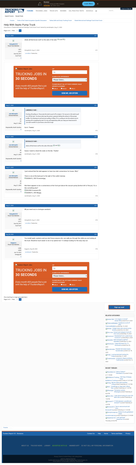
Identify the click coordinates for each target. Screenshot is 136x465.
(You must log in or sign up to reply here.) (15, 297)
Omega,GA (18, 254)
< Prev (13, 30)
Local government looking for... (120, 354)
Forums (30, 11)
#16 (95, 234)
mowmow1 (118, 337)
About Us (25, 445)
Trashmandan (120, 360)
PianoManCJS (120, 373)
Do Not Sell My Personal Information (97, 445)
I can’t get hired (120, 417)
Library (47, 445)
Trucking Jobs (41, 11)
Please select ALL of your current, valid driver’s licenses (67, 85)
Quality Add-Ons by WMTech (68, 460)
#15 (95, 205)
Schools (89, 11)
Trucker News (36, 445)
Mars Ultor (117, 397)
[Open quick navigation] (129, 20)
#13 (95, 136)
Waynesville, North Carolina (13, 127)
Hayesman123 (120, 419)
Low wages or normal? (121, 319)
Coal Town (18, 56)
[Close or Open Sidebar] (127, 20)
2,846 (19, 248)
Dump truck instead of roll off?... (123, 332)
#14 (95, 167)
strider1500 (118, 320)
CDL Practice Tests (76, 11)
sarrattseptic (50, 27)
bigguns (13, 243)
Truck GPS (54, 11)
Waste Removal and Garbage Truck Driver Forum (26, 27)
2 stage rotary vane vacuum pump (121, 328)
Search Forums (9, 16)
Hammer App (74, 445)
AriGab (114, 330)
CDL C (73, 88)
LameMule (28, 53)
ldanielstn (116, 341)
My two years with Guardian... (120, 382)
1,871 (19, 49)
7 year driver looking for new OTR (123, 395)
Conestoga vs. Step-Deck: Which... (121, 386)
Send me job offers (70, 93)
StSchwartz (118, 345)
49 (20, 119)
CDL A (55, 88)
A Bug (113, 384)
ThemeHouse (79, 461)
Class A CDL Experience (60, 76)
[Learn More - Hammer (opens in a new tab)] (68, 4)
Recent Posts (19, 16)
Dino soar (116, 333)
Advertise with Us (59, 445)
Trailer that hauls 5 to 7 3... (122, 343)
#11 (95, 35)
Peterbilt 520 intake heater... (123, 349)
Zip (53, 69)
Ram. (112, 388)
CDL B (64, 88)
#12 (95, 105)
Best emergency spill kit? (121, 339)
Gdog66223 (13, 44)
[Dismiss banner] (97, 4)
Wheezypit (117, 392)
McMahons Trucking (111, 380)
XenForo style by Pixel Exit (68, 459)
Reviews (63, 11)
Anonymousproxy (110, 415)
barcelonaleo (119, 350)
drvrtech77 (117, 402)
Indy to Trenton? (120, 371)
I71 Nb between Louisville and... (123, 401)
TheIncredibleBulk (110, 326)
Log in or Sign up (126, 8)
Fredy (112, 356)
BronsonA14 (109, 410)
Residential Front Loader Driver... (124, 336)
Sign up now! (119, 307)
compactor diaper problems (124, 358)
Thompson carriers (119, 390)
